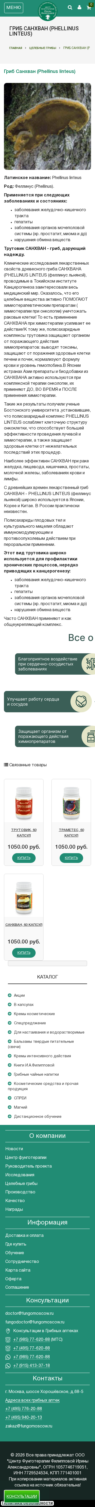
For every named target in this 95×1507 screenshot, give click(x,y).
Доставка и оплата (24, 1236)
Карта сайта (17, 1270)
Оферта (13, 1279)
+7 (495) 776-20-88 (23, 1409)
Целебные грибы (21, 1184)
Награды (14, 1210)
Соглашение (17, 1287)
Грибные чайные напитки (36, 1074)
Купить (23, 858)
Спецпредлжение (30, 1023)
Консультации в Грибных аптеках (45, 1331)
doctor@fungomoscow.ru (29, 1314)
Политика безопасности (27, 1503)
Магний (20, 1107)
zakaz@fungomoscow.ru (28, 1426)
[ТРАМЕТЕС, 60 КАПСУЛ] (71, 802)
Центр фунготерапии (25, 1158)
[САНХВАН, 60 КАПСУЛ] (23, 897)
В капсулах (24, 1005)
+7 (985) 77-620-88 (31, 1340)
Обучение (14, 1253)
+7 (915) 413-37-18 (31, 1366)
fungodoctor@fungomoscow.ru (34, 1322)
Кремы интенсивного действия (42, 1056)
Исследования (19, 1175)
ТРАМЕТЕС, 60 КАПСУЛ (71, 833)
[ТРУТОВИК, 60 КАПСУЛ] (23, 802)
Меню (13, 8)
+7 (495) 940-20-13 (23, 1418)
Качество (15, 1201)
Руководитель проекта (28, 1166)
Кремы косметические (34, 1014)
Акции (19, 995)
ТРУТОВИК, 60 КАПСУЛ (23, 833)
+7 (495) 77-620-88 (31, 1348)
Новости (14, 1149)
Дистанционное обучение (37, 1117)
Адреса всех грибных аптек (32, 1400)
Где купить (15, 1244)
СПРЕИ (20, 1098)
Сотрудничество (22, 1262)
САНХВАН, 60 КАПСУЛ (23, 924)
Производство (20, 1192)
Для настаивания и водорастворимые (49, 1032)
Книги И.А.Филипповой (34, 1065)
